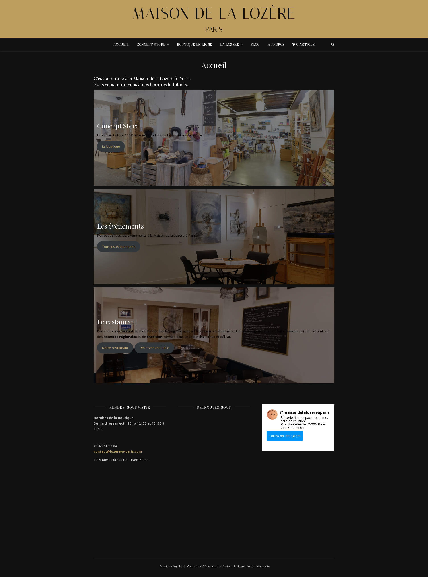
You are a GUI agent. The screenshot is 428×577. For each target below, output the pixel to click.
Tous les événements (118, 246)
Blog (255, 44)
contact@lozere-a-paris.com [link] (118, 451)
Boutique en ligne (194, 44)
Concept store (151, 44)
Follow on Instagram (284, 435)
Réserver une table (154, 347)
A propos (276, 44)
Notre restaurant (115, 347)
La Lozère (229, 44)
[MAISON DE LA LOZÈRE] (214, 19)
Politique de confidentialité (252, 566)
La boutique (111, 146)
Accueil (121, 44)
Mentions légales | (172, 566)
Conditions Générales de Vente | (209, 566)
